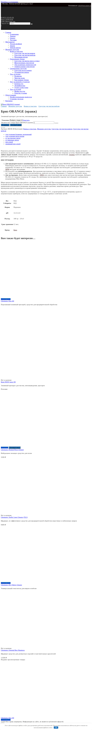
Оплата (12, 38)
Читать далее (6, 299)
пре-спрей (9, 142)
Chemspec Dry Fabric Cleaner (11, 585)
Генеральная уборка (17, 59)
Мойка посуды (19, 91)
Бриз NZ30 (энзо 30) (8, 382)
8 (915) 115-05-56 (8, 19)
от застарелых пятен (12, 138)
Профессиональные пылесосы (21, 97)
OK (56, 727)
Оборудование (10, 95)
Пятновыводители (21, 57)
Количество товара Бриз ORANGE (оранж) (17, 122)
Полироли (18, 76)
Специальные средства (18, 68)
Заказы (12, 46)
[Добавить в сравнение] (4, 127)
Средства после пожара (23, 70)
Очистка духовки (20, 93)
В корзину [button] (4, 447)
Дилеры (12, 36)
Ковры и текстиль (16, 51)
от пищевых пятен (12, 140)
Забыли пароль (15, 47)
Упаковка (5, 120)
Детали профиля (16, 44)
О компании (14, 34)
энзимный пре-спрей (12, 144)
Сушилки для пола (16, 99)
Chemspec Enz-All (7, 301)
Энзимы (72, 155)
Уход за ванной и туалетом (20, 82)
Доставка (13, 40)
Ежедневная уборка (21, 80)
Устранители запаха (21, 72)
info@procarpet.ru (84, 5)
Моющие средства (12, 49)
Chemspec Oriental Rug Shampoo (13, 650)
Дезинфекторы (19, 85)
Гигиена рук (18, 84)
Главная (8, 32)
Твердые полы (19, 78)
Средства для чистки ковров (24, 53)
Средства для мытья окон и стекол (26, 61)
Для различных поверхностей (25, 65)
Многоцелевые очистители (24, 63)
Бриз (15, 230)
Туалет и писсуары (21, 87)
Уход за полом (15, 74)
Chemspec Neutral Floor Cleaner (12, 450)
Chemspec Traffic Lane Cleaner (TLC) (14, 517)
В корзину (5, 125)
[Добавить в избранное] (2, 127)
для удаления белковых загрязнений (18, 134)
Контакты (8, 101)
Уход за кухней (15, 89)
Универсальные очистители (24, 66)
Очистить (26, 120)
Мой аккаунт (10, 42)
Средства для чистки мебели (24, 55)
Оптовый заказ (16, 125)
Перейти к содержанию (9, 2)
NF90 (7, 169)
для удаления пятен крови (14, 136)
